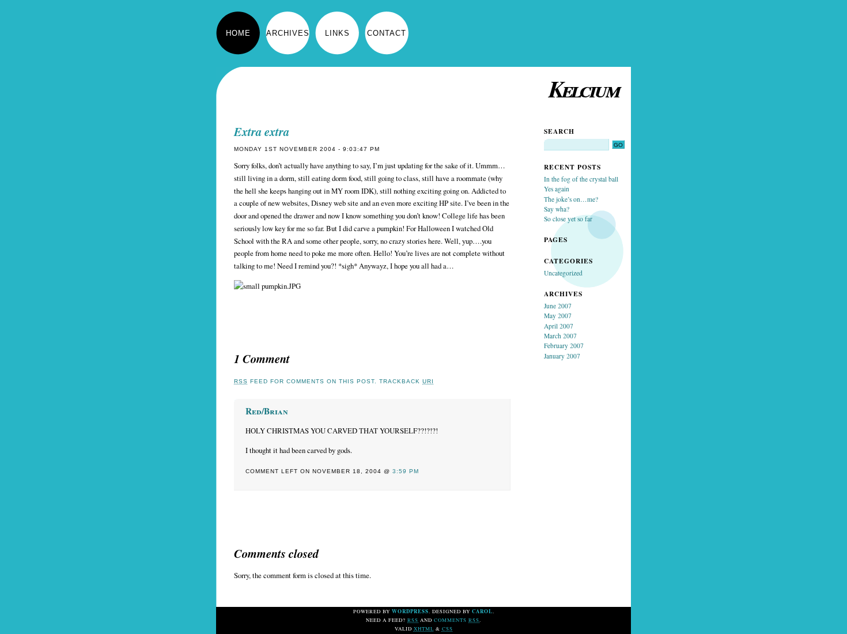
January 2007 (562, 356)
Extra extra (261, 131)
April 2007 (558, 326)
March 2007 (560, 335)
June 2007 (558, 305)
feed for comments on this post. (305, 381)
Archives (287, 33)
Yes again (556, 188)
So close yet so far (568, 218)
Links (337, 33)
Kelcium (584, 88)
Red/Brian (266, 411)
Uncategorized (563, 273)
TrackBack (406, 381)
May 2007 (558, 315)
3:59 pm (405, 471)
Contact (386, 33)
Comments (456, 620)
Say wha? (556, 209)
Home (238, 33)
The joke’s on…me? (571, 199)
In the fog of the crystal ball (581, 179)
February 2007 (564, 345)
